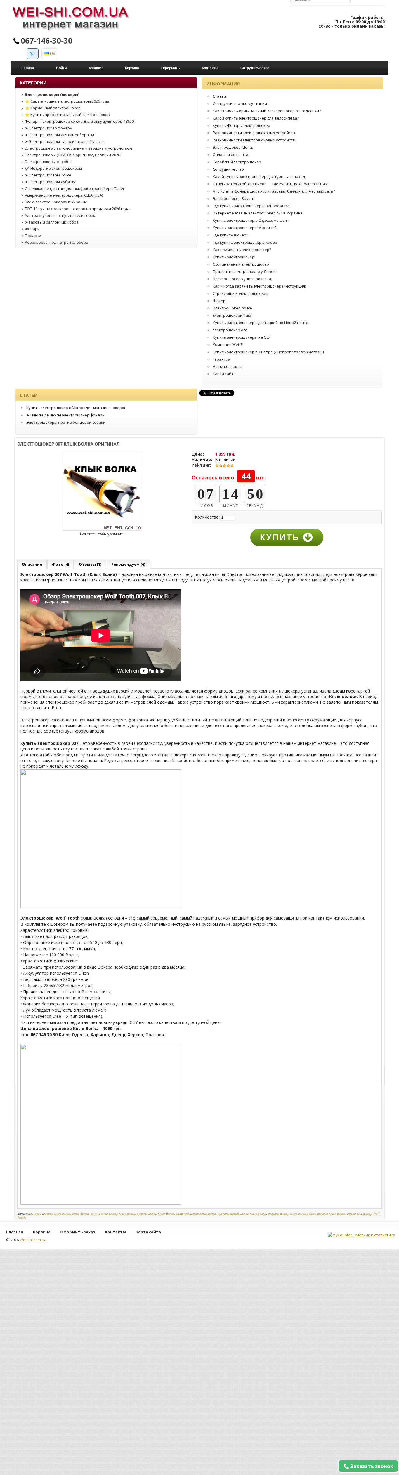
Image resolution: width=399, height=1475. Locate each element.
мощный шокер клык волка (196, 1213)
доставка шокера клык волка (49, 1213)
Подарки (33, 235)
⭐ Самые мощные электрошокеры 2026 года (67, 101)
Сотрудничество (254, 68)
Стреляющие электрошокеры (240, 293)
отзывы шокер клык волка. (287, 1213)
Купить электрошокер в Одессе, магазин (251, 220)
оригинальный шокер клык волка (242, 1213)
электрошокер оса (230, 330)
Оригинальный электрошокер (241, 264)
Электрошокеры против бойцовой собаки (65, 422)
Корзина (132, 68)
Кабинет (96, 68)
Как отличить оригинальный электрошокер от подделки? (267, 110)
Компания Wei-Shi (229, 344)
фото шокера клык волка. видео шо (335, 1213)
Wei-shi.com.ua (33, 1239)
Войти (61, 68)
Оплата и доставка (230, 154)
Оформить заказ (77, 1232)
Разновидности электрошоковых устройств (254, 132)
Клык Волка (80, 1213)
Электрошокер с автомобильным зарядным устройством (78, 148)
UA (52, 53)
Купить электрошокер (233, 256)
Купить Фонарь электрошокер (241, 125)
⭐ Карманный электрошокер (53, 107)
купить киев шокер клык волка (113, 1213)
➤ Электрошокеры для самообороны (59, 134)
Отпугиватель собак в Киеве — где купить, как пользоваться (270, 183)
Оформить (170, 68)
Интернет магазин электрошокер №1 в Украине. (258, 213)
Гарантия (221, 359)
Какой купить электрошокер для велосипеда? (256, 118)
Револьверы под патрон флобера (56, 242)
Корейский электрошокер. (237, 162)
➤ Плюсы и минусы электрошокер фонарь (65, 415)
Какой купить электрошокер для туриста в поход (259, 176)
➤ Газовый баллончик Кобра (52, 222)
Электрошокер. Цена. (233, 147)
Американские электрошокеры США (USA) (64, 195)
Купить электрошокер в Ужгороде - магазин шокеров (76, 407)
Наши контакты (227, 366)
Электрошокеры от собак (49, 161)
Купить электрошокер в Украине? (244, 227)
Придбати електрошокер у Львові (245, 271)
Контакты (210, 68)
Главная (27, 68)
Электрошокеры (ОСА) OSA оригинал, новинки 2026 (72, 155)
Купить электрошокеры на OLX (242, 337)
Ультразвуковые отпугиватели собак (60, 215)
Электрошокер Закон (233, 198)
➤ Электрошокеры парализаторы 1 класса (65, 141)
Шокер (219, 300)
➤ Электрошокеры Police (48, 175)
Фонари (32, 228)
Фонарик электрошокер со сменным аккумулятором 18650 (79, 121)
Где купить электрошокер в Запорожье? (251, 205)
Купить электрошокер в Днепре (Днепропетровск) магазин (268, 351)
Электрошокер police (232, 308)
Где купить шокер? (230, 235)
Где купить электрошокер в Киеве (245, 242)
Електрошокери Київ (232, 315)
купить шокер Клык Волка (155, 1213)
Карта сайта (224, 373)
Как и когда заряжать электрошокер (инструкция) (259, 286)
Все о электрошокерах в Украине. (56, 202)
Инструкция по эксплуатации (240, 103)
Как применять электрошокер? (242, 249)
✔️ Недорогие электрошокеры (53, 168)
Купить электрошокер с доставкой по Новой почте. (261, 322)
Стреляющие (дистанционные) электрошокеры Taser (74, 188)
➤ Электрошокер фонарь (48, 128)
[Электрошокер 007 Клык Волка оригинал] (102, 530)
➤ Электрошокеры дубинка (51, 181)
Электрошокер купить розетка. (242, 278)
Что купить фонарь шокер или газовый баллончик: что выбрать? (274, 191)
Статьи (219, 96)
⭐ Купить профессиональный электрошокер (67, 114)
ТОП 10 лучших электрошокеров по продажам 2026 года (77, 208)
